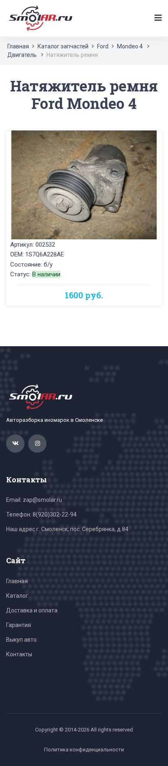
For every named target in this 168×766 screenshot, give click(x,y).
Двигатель (22, 55)
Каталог (17, 595)
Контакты (19, 654)
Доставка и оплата (31, 610)
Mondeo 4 (130, 46)
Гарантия (18, 625)
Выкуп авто (21, 639)
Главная (18, 46)
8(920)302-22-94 (55, 514)
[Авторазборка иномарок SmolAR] (39, 18)
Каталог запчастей (63, 46)
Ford (102, 46)
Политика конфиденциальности (84, 749)
